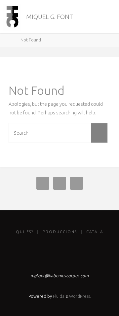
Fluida (58, 296)
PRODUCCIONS (60, 231)
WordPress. (80, 296)
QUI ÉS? (24, 231)
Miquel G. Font (49, 16)
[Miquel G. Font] (12, 17)
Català (94, 231)
